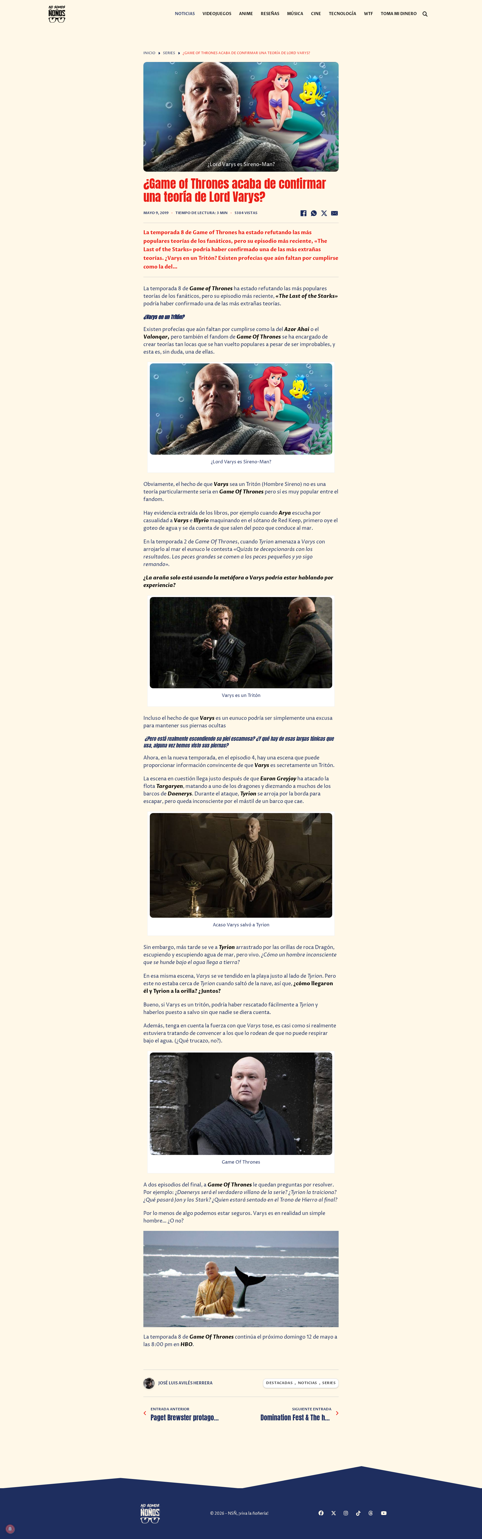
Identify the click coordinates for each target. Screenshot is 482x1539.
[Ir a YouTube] (386, 1513)
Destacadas (279, 1383)
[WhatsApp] (314, 213)
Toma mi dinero (399, 13)
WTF (368, 13)
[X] (324, 213)
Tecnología (342, 13)
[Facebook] (303, 213)
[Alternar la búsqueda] (425, 14)
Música (295, 13)
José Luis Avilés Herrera (185, 1383)
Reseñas (270, 13)
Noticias (185, 13)
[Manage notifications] (10, 1528)
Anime (246, 13)
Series (169, 53)
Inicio (149, 53)
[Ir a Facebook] (324, 1513)
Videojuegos (217, 13)
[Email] (334, 213)
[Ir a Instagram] (349, 1513)
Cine (316, 13)
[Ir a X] (336, 1513)
